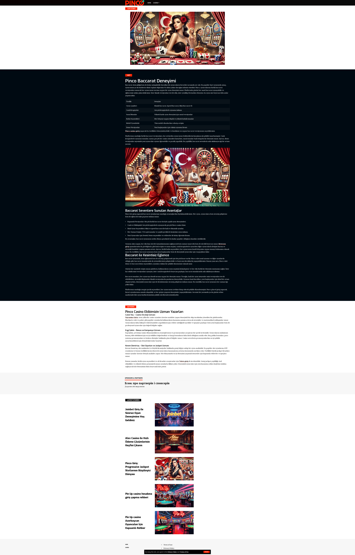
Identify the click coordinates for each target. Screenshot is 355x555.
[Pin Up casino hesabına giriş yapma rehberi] (174, 495)
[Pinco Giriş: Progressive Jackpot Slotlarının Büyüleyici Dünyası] (174, 468)
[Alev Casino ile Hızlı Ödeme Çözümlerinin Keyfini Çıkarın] (174, 441)
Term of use (168, 545)
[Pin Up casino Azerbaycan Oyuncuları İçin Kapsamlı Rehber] (174, 522)
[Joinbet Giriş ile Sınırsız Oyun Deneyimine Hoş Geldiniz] (174, 414)
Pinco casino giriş (132, 131)
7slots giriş (183, 361)
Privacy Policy (172, 552)
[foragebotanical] (134, 3)
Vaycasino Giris (131, 317)
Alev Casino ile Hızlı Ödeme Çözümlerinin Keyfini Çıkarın (137, 442)
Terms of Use (184, 552)
